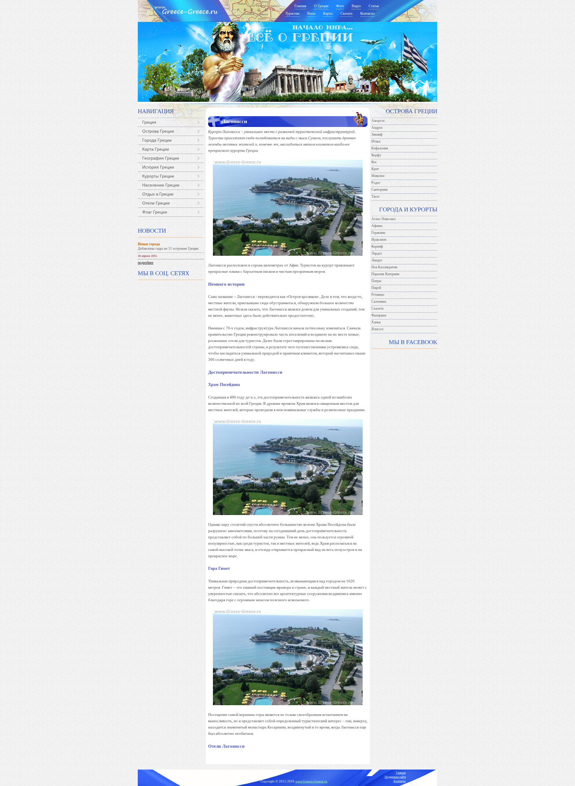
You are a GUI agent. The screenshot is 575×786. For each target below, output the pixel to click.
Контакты (400, 781)
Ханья (376, 322)
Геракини (378, 233)
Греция (149, 122)
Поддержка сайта (395, 777)
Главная (401, 772)
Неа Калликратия (384, 267)
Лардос (376, 253)
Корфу (376, 155)
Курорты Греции (158, 176)
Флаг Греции (154, 212)
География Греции (160, 158)
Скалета (377, 308)
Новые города (149, 244)
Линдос (376, 260)
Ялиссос (377, 329)
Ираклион (378, 239)
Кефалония (379, 148)
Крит (375, 169)
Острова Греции (158, 131)
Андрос (377, 127)
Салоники (378, 301)
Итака (375, 141)
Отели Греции (156, 203)
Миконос (378, 176)
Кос (374, 162)
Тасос (375, 196)
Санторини (379, 189)
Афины (376, 226)
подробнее (145, 263)
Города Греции (157, 140)
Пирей (376, 288)
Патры (376, 281)
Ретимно (377, 295)
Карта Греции (155, 149)
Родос (375, 183)
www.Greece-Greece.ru (311, 781)
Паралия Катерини (385, 274)
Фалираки (378, 315)
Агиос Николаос (383, 219)
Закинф (376, 134)
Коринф (377, 246)
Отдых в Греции (157, 194)
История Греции (158, 167)
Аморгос (378, 121)
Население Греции (160, 185)
